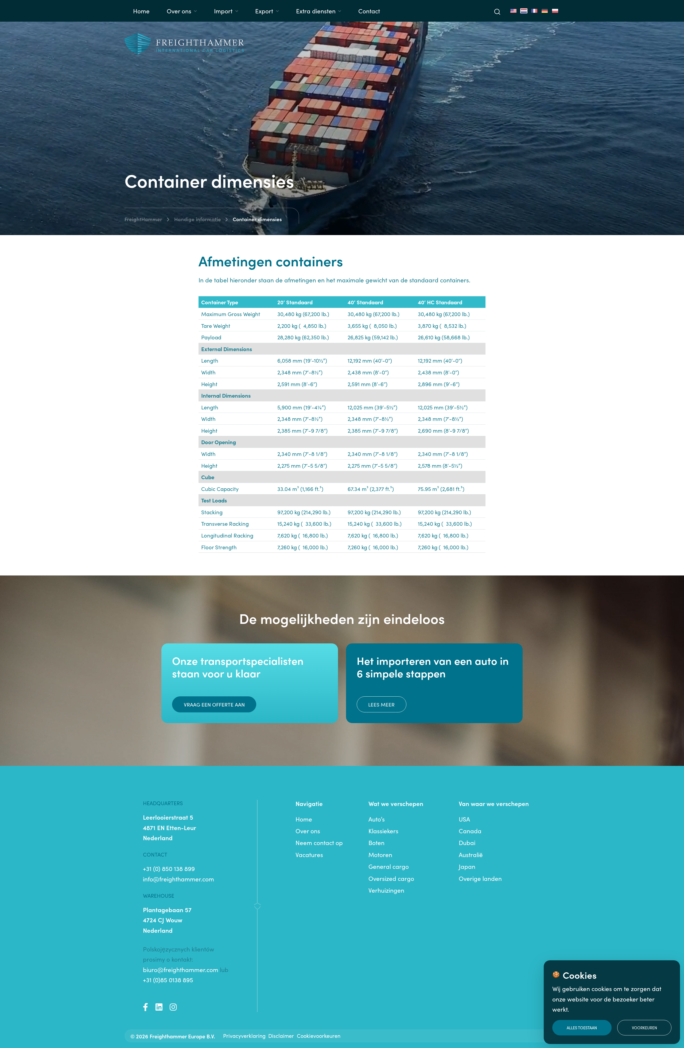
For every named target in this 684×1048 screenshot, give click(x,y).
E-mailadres (354, 540)
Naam (345, 506)
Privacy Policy (364, 604)
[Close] (478, 427)
